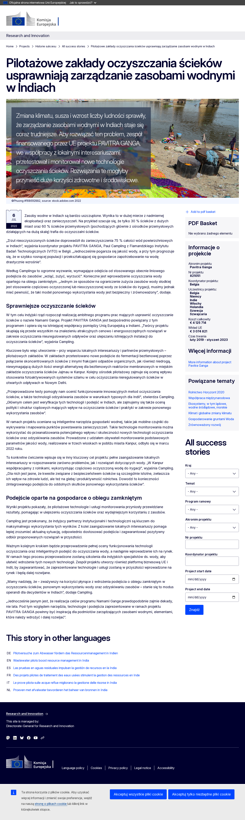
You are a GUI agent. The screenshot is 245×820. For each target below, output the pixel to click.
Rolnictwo (195, 392)
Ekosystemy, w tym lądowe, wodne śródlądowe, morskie (207, 405)
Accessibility (166, 768)
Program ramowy (198, 501)
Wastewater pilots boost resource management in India (51, 660)
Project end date (197, 589)
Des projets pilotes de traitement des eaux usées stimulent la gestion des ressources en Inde (76, 675)
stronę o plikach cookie (51, 804)
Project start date (198, 571)
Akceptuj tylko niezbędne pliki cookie (201, 794)
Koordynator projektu (201, 554)
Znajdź (194, 610)
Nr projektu (193, 537)
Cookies (96, 768)
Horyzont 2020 (213, 392)
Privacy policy (118, 768)
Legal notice (142, 768)
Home (10, 46)
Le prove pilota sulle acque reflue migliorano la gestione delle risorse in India (65, 683)
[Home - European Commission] (37, 19)
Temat (190, 483)
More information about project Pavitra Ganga (209, 363)
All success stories (73, 46)
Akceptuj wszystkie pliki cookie (138, 794)
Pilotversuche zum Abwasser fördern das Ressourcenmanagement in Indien (65, 653)
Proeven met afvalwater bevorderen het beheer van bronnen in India (60, 690)
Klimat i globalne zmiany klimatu (210, 413)
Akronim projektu (198, 519)
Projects (24, 46)
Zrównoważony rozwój (204, 425)
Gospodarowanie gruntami (206, 419)
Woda (230, 419)
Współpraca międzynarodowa (209, 398)
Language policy (73, 768)
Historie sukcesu (45, 46)
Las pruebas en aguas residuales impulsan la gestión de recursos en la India (65, 668)
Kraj (188, 465)
